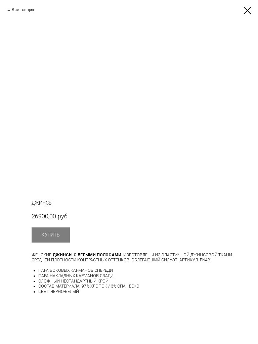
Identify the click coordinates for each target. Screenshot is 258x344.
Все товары (23, 9)
